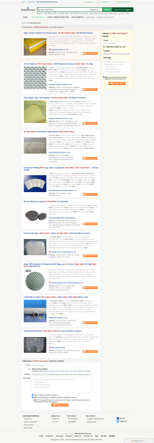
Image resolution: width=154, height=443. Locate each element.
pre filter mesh (58, 13)
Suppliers (59, 436)
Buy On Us (71, 416)
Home (25, 17)
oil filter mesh (118, 13)
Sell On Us (90, 416)
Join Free (31, 2)
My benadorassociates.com (47, 2)
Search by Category (122, 9)
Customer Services (31, 416)
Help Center (28, 428)
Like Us (122, 418)
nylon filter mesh (44, 13)
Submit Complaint (30, 422)
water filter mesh (105, 13)
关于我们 (104, 436)
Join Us (54, 422)
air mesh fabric (90, 17)
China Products (37, 17)
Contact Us (28, 419)
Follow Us (123, 421)
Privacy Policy (29, 425)
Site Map (69, 436)
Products (49, 436)
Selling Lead (91, 422)
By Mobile (72, 422)
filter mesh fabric (90, 13)
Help (96, 436)
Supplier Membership (95, 419)
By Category (72, 419)
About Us (55, 416)
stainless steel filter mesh (105, 17)
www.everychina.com (83, 434)
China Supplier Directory (58, 17)
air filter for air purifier (74, 13)
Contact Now (92, 53)
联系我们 (112, 436)
